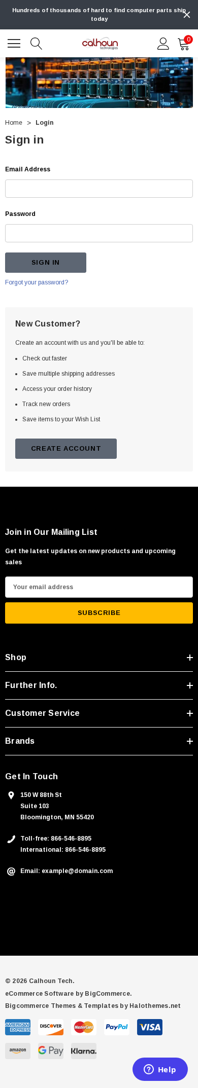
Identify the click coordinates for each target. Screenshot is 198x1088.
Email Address (27, 169)
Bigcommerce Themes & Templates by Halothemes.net (93, 1005)
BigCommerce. (108, 993)
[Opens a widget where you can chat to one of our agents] (160, 1070)
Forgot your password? (36, 282)
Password (20, 213)
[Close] (186, 15)
